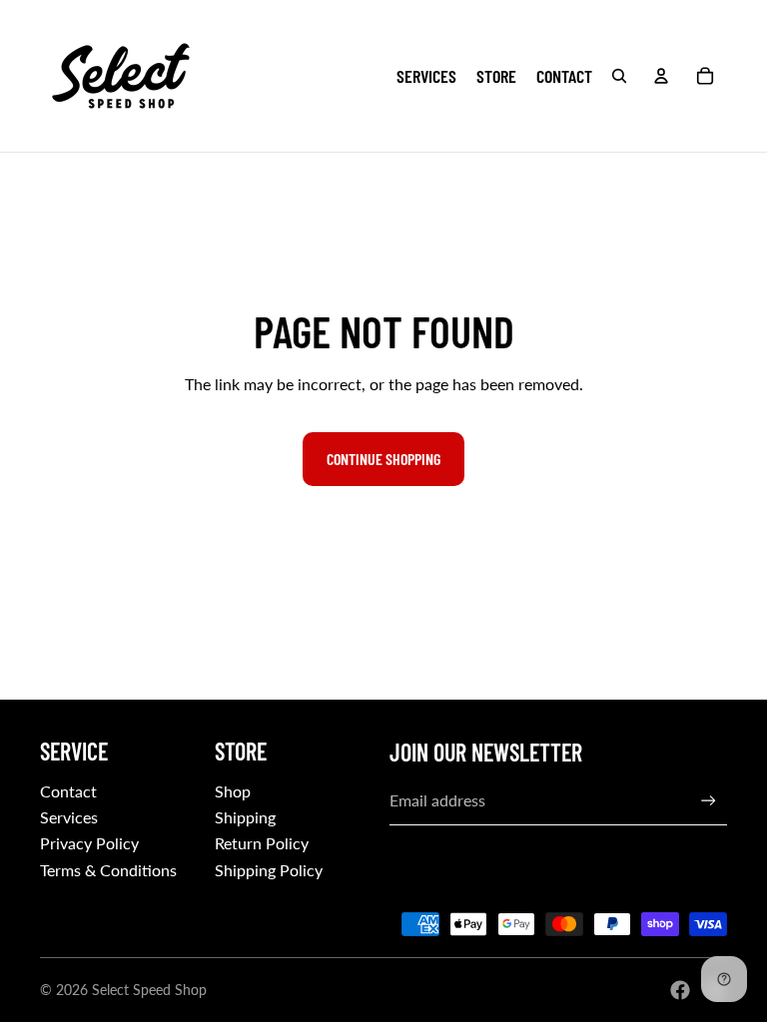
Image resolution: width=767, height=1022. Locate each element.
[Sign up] (708, 800)
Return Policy (262, 842)
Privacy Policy (89, 842)
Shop (233, 790)
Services (69, 816)
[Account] (661, 76)
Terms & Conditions (108, 869)
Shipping (245, 816)
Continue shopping (383, 458)
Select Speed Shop (149, 989)
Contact (68, 790)
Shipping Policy (269, 869)
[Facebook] (680, 990)
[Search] (619, 76)
